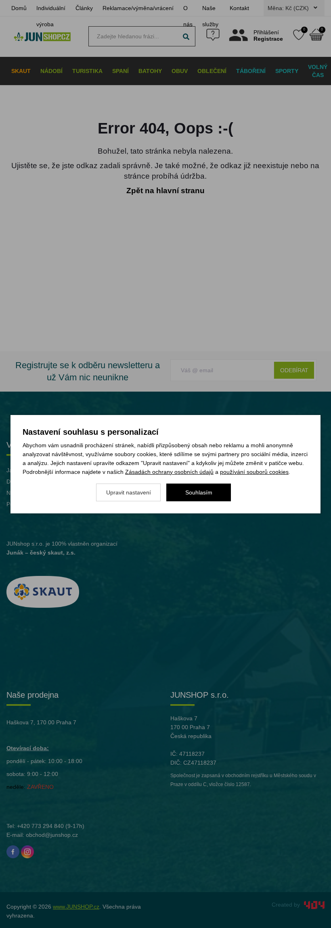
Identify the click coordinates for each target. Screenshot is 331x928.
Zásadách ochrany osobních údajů (169, 472)
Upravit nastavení (128, 492)
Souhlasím (198, 492)
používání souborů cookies (254, 472)
